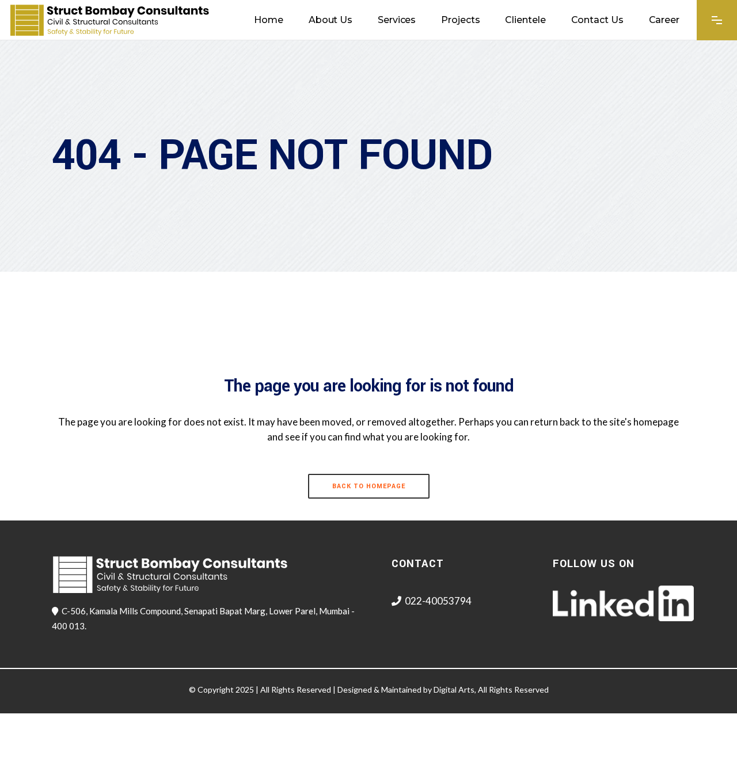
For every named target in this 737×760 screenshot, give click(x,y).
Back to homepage (368, 486)
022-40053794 (438, 601)
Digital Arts (454, 689)
